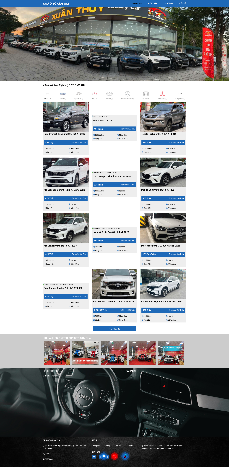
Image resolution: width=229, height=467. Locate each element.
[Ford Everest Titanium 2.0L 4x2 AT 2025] (114, 284)
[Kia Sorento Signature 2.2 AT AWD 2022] (66, 172)
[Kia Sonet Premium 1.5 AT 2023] (66, 228)
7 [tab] (126, 363)
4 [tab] (118, 78)
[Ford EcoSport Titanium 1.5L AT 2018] (106, 172)
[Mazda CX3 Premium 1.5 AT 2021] (163, 172)
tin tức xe (168, 3)
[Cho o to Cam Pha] (56, 3)
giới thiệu (152, 3)
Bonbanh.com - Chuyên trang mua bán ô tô (158, 448)
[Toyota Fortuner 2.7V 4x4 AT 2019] (163, 116)
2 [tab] (111, 78)
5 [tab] (121, 78)
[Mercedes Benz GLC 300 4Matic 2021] (163, 228)
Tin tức (118, 446)
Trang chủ (96, 446)
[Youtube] (94, 457)
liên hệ (182, 3)
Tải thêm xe (114, 329)
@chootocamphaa (50, 376)
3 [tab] (114, 78)
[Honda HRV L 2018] (99, 116)
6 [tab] (122, 363)
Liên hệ (130, 446)
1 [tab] (107, 78)
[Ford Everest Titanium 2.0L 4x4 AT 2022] (66, 116)
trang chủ (137, 3)
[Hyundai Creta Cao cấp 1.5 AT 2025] (106, 228)
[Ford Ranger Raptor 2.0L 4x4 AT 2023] (58, 284)
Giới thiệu (107, 446)
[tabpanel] (114, 40)
